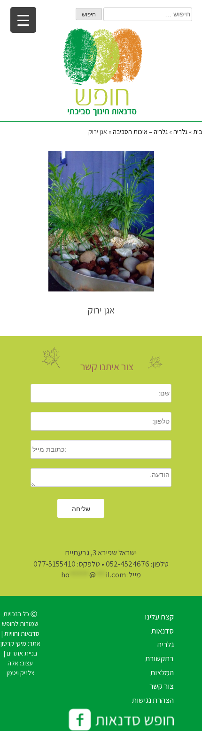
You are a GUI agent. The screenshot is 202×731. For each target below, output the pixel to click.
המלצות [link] (162, 672)
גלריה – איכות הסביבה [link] (140, 131)
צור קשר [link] (161, 686)
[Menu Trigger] (23, 20)
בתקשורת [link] (159, 658)
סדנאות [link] (162, 631)
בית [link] (197, 131)
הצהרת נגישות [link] (153, 700)
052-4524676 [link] (127, 564)
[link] (101, 74)
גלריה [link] (180, 131)
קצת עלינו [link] (159, 617)
